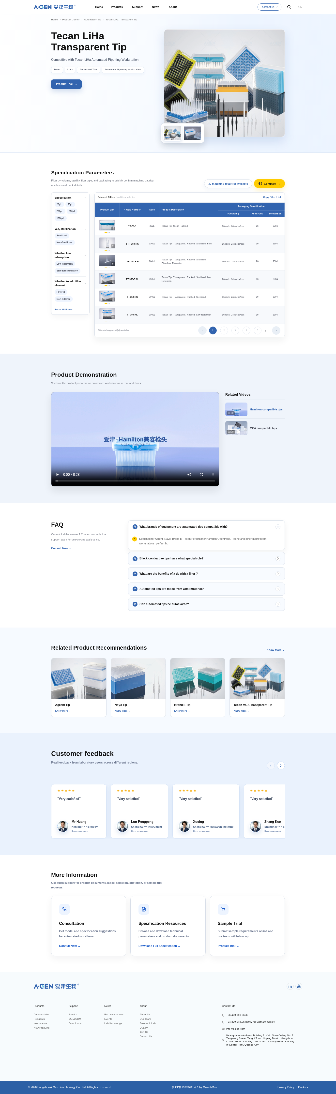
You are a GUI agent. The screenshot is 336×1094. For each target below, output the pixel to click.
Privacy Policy (285, 1087)
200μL (60, 211)
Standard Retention (67, 271)
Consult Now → (61, 548)
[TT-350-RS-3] (109, 303)
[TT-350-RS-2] (107, 303)
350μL (72, 211)
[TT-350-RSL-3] (109, 285)
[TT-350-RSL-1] (106, 285)
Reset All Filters (64, 309)
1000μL (60, 218)
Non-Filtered (64, 299)
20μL (59, 204)
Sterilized (62, 235)
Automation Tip (92, 19)
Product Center (70, 19)
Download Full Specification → (159, 946)
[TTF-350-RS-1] (106, 250)
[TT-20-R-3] (109, 232)
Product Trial (67, 84)
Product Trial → (228, 946)
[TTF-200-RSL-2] (107, 268)
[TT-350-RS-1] (106, 303)
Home (54, 19)
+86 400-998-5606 (237, 1015)
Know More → (276, 649)
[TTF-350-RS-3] (109, 250)
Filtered (61, 292)
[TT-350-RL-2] (107, 321)
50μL (70, 204)
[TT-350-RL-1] (106, 321)
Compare (272, 183)
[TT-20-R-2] (107, 232)
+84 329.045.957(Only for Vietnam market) (250, 1021)
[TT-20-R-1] (106, 232)
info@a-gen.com (235, 1028)
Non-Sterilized (65, 242)
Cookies (302, 1087)
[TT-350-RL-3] (109, 321)
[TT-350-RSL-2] (107, 285)
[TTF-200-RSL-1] (106, 268)
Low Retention (65, 264)
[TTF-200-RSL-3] (109, 268)
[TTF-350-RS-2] (107, 250)
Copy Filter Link (272, 197)
